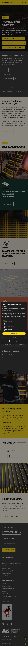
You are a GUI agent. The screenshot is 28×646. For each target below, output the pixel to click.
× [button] (25, 304)
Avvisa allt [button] (14, 337)
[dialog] (14, 323)
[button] (14, 341)
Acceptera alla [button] (14, 333)
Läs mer (8, 317)
